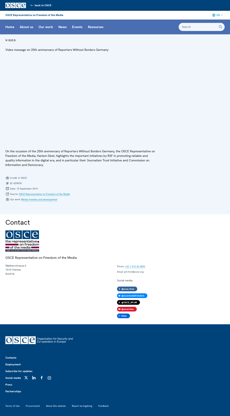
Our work (46, 27)
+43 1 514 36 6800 (135, 266)
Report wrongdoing (82, 405)
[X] (26, 377)
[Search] (221, 27)
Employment (13, 364)
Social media (13, 378)
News (62, 27)
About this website (56, 405)
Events (77, 27)
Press (8, 384)
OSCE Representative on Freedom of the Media (34, 15)
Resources (95, 27)
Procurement (33, 405)
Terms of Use (12, 405)
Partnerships (13, 391)
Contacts (11, 357)
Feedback (103, 405)
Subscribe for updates (18, 371)
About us (26, 27)
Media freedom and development (39, 199)
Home (9, 27)
